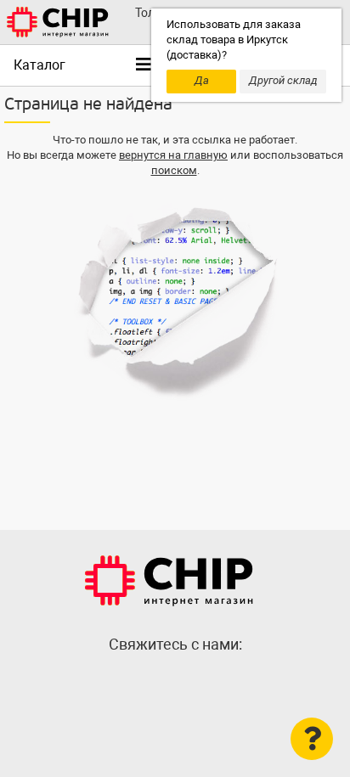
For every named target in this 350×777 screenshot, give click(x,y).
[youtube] (209, 681)
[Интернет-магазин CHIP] (58, 22)
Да (202, 80)
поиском (174, 170)
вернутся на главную (173, 155)
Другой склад (283, 80)
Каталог (39, 65)
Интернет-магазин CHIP (169, 580)
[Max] (141, 681)
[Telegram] (175, 681)
